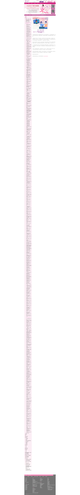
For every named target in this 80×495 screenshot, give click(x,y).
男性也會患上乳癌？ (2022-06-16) (28, 282)
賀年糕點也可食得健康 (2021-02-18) (28, 389)
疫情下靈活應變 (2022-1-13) (28, 317)
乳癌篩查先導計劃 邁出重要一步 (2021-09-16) (28, 344)
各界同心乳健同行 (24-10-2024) (28, 83)
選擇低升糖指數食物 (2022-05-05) (28, 292)
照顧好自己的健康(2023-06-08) (28, 196)
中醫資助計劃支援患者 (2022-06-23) (28, 280)
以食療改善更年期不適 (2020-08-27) (28, 428)
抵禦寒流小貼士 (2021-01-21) (28, 396)
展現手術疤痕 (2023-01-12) (28, 232)
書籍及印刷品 (48, 483)
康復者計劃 (33, 490)
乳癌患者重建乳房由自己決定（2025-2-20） (28, 59)
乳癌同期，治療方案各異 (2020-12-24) (28, 401)
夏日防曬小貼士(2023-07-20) (28, 188)
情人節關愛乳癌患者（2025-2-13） (28, 60)
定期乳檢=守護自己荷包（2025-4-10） (28, 48)
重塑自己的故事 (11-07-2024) (28, 107)
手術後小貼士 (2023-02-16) (28, 223)
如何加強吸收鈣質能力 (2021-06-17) (28, 364)
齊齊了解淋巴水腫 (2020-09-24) (28, 422)
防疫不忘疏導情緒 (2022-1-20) (28, 315)
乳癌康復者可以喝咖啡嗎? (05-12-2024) (28, 74)
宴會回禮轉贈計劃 (41, 484)
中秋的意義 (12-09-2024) (28, 92)
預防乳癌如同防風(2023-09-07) (28, 176)
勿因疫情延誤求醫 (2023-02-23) (28, 221)
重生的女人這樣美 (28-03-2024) (28, 131)
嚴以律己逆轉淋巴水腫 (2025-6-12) (28, 33)
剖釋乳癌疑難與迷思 (28, 465)
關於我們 (26, 3)
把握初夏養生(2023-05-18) (28, 201)
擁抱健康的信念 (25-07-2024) (28, 104)
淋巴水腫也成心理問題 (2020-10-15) (28, 418)
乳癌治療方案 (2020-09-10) (28, 425)
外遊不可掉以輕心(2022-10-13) (28, 254)
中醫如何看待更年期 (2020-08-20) (28, 430)
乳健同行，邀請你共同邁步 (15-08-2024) (28, 98)
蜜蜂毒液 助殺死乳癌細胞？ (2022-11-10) (28, 247)
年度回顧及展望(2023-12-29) (28, 150)
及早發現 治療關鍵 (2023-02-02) (28, 226)
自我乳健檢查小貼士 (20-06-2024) (28, 112)
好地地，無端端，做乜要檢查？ (28, 461)
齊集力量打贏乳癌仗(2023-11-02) (28, 163)
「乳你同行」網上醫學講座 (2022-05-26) (28, 287)
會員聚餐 (26, 442)
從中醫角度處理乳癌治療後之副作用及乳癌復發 (28, 466)
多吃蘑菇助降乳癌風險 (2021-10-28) (28, 336)
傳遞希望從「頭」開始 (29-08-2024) (28, 95)
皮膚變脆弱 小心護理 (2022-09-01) (28, 264)
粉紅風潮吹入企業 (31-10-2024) (28, 82)
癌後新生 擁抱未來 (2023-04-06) (28, 211)
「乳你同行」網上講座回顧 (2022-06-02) (28, 285)
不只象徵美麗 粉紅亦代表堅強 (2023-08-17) (28, 181)
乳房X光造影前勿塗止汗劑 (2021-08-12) (28, 353)
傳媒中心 (49, 0)
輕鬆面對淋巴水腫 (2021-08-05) (28, 354)
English (54, 0)
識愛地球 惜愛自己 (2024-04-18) (28, 127)
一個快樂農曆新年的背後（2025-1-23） (28, 64)
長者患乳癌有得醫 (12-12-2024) (28, 72)
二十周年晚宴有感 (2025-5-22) (28, 38)
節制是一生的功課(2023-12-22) (28, 152)
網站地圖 (46, 476)
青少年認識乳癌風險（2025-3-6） (28, 57)
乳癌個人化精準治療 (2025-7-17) (28, 24)
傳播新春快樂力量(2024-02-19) (28, 139)
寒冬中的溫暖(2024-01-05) (28, 148)
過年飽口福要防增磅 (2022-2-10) (28, 312)
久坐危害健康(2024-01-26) (28, 144)
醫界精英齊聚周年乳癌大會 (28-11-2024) (28, 76)
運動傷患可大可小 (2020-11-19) (28, 410)
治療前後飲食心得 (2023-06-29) (28, 193)
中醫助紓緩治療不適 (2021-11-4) (28, 334)
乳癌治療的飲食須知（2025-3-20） (28, 53)
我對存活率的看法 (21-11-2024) (28, 77)
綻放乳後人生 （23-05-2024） (28, 118)
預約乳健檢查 (34, 479)
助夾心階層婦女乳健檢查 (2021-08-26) (28, 349)
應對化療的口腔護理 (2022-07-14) (28, 275)
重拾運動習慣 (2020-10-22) (28, 417)
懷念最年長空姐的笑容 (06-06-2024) (28, 115)
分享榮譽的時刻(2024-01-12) (28, 147)
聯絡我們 (52, 0)
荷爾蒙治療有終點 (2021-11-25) (28, 329)
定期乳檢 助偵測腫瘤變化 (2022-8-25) (28, 265)
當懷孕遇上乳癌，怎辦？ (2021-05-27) (28, 369)
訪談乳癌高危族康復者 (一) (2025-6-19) (28, 31)
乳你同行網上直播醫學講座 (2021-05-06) (28, 375)
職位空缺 (41, 486)
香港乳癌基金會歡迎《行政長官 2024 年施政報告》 (28, 452)
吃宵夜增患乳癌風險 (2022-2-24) (28, 309)
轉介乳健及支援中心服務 (35, 486)
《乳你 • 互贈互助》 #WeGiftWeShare (27, 456)
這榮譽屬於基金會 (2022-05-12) (28, 290)
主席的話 (26, 479)
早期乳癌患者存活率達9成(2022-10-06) (28, 255)
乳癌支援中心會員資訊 (45, 0)
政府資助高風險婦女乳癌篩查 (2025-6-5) (28, 35)
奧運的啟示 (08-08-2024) (28, 100)
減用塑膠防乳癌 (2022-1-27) (28, 314)
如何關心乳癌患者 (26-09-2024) (28, 89)
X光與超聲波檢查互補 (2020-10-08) (28, 420)
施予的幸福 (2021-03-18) (28, 386)
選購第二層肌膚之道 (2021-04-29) (28, 376)
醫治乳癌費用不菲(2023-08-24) (28, 180)
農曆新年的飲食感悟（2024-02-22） (28, 138)
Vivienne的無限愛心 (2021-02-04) (28, 393)
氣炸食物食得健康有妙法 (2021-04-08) (28, 381)
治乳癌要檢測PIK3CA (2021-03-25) (28, 385)
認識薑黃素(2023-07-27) (28, 186)
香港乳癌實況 (26, 485)
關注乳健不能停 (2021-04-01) (28, 383)
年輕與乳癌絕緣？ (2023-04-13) (28, 210)
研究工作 (38, 3)
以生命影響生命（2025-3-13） (28, 55)
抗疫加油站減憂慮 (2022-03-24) (28, 302)
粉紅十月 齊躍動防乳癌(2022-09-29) (28, 257)
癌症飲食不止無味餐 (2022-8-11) (28, 269)
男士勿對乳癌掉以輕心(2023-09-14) (28, 175)
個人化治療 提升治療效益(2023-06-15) (28, 194)
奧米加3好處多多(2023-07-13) (28, 189)
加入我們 (41, 3)
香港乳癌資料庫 (41, 479)
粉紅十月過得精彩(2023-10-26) (28, 165)
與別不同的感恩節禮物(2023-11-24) (28, 158)
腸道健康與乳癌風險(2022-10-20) (28, 252)
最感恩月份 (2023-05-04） (28, 205)
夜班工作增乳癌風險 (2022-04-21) (28, 295)
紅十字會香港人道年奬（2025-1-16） (28, 65)
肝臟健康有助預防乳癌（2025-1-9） (28, 67)
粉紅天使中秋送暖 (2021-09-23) (28, 342)
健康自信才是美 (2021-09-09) (28, 346)
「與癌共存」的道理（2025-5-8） (28, 41)
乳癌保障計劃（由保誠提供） (35, 485)
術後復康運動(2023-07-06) (28, 191)
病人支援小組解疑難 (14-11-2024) (28, 79)
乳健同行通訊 (26, 436)
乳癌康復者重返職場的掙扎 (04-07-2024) (28, 109)
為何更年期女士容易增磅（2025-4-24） (28, 45)
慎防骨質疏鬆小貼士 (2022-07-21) (28, 273)
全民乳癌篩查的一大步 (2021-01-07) (28, 399)
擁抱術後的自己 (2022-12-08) (28, 240)
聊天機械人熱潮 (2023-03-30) (28, 213)
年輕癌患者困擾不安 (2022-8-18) (28, 267)
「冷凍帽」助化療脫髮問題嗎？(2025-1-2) (28, 69)
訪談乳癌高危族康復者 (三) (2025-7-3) (28, 28)
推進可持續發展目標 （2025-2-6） (28, 62)
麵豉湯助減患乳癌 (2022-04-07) (28, 299)
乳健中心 (32, 3)
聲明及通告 (26, 449)
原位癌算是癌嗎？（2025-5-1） (28, 43)
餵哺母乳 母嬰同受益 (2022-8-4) (28, 270)
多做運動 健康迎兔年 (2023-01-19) (28, 230)
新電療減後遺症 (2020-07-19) (28, 423)
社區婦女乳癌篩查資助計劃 (35, 484)
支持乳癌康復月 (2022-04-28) (28, 293)
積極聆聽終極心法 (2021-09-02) (28, 348)
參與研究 (41, 485)
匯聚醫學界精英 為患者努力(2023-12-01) (28, 156)
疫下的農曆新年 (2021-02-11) (28, 391)
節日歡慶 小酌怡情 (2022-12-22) (28, 237)
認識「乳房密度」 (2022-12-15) (28, 238)
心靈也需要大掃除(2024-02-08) (28, 141)
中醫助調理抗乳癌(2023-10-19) (28, 166)
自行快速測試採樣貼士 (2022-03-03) (28, 307)
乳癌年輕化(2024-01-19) (28, 145)
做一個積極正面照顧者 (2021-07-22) (28, 358)
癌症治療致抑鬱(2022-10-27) (28, 250)
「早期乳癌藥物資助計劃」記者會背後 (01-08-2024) (28, 102)
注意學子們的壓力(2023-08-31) (28, 178)
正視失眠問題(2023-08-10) (28, 183)
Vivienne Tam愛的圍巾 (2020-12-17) (28, 403)
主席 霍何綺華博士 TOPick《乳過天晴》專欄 (28, 20)
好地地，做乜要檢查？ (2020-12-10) (28, 405)
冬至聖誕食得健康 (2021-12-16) (28, 324)
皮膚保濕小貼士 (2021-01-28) (28, 394)
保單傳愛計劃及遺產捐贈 (42, 483)
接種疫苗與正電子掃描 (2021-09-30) (28, 341)
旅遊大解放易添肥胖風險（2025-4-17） (28, 46)
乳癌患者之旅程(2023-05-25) (28, 199)
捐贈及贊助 (41, 0)
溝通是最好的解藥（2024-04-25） (28, 125)
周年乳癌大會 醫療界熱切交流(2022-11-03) (28, 248)
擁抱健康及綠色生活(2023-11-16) (28, 160)
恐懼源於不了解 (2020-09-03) (28, 427)
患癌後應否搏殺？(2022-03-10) (28, 305)
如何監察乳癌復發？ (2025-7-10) (28, 26)
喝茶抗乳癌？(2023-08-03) (28, 185)
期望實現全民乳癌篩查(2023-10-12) (28, 168)
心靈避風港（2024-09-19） (28, 91)
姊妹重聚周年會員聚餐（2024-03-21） (28, 129)
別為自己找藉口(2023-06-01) (28, 198)
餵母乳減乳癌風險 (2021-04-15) (28, 380)
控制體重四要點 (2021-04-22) (28, 378)
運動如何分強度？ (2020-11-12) (28, 412)
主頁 (25, 476)
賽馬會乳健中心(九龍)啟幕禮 (28, 455)
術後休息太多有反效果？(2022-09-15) (28, 260)
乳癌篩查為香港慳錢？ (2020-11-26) (28, 408)
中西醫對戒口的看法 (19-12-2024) (28, 71)
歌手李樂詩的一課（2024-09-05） (28, 93)
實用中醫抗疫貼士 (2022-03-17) (28, 304)
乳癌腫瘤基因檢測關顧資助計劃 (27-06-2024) (28, 110)
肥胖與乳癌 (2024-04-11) (28, 128)
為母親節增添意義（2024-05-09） (28, 121)
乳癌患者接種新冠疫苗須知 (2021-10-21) (28, 337)
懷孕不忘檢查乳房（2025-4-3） (28, 50)
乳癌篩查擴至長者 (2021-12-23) (28, 322)
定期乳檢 (26, 488)
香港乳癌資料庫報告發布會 (28, 440)
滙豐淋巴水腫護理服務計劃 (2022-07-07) (28, 277)
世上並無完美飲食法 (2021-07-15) (28, 359)
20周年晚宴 (27, 438)
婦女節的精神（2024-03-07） (28, 134)
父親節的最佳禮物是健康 (28, 113)
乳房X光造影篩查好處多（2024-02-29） (28, 136)
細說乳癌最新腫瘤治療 (28, 460)
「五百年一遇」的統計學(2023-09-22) (28, 173)
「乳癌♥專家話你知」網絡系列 (28, 459)
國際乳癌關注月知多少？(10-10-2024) (28, 86)
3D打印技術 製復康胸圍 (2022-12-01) (28, 242)
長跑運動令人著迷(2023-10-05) (28, 170)
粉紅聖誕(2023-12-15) (28, 153)
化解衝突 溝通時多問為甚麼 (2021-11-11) (28, 332)
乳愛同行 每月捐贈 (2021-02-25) (28, 387)
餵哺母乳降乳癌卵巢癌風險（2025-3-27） (28, 52)
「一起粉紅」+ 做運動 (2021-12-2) (28, 327)
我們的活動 (26, 437)
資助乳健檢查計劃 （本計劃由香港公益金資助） (36, 483)
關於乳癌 (29, 3)
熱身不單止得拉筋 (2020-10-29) (28, 415)
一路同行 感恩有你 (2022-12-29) (28, 235)
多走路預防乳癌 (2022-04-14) (28, 297)
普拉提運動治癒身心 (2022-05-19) (28, 288)
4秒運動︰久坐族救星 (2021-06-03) (28, 368)
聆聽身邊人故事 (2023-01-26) (28, 228)
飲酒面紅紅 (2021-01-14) (28, 397)
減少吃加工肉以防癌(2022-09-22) (28, 259)
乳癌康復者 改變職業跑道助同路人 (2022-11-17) (28, 245)
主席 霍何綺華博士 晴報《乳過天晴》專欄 (28, 23)
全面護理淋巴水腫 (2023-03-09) (28, 218)
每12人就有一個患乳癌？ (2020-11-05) (28, 413)
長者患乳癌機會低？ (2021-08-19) (28, 351)
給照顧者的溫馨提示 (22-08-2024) (28, 97)
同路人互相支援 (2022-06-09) (28, 283)
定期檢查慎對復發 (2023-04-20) (28, 208)
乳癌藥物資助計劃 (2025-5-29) (28, 36)
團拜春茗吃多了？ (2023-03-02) (28, 220)
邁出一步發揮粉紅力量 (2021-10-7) (28, 339)
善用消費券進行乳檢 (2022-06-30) (28, 278)
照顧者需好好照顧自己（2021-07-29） (28, 356)
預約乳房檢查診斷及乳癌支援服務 (35, 492)
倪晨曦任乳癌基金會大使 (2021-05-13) (28, 373)
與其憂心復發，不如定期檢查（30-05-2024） (28, 116)
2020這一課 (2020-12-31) (28, 400)
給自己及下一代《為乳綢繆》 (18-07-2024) (28, 105)
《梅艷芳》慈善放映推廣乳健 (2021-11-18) (28, 331)
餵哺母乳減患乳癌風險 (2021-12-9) (28, 326)
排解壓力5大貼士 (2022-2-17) (28, 310)
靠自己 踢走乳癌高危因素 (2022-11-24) (28, 243)
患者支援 (35, 3)
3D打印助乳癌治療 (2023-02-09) (28, 225)
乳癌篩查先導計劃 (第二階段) (35, 481)
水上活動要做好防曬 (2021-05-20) (28, 371)
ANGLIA (27, 494)
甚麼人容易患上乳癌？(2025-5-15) (28, 40)
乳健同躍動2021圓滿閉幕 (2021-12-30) (28, 320)
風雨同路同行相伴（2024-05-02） (28, 123)
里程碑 (25, 481)
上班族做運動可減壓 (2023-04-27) (28, 206)
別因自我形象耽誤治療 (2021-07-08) (28, 361)
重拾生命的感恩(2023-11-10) (28, 161)
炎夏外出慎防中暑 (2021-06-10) (28, 366)
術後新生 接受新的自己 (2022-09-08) (28, 262)
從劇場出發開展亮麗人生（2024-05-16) (28, 120)
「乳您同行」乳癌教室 (27, 484)
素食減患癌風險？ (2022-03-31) (28, 300)
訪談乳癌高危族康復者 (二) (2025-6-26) (28, 30)
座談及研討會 (27, 441)
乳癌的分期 (26, 486)
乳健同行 (26, 439)
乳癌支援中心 (34, 488)
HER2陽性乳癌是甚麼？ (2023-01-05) (28, 233)
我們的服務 (37, 0)
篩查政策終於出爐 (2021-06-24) (28, 363)
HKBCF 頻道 (48, 488)
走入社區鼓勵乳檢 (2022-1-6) (28, 319)
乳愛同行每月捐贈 (27, 454)
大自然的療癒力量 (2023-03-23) (28, 215)
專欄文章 (48, 479)
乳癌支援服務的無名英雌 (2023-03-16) (28, 216)
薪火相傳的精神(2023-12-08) (28, 154)
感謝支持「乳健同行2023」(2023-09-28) (28, 171)
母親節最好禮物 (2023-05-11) (28, 203)
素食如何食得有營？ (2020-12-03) (28, 406)
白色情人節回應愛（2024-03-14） (28, 133)
